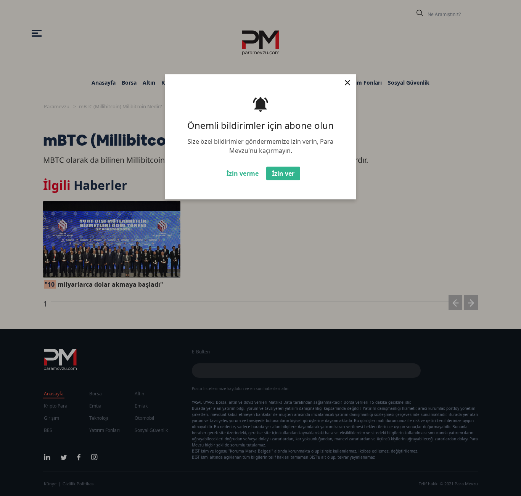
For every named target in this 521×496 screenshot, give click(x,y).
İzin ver (283, 173)
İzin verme (243, 173)
